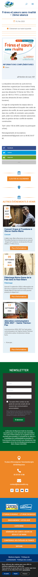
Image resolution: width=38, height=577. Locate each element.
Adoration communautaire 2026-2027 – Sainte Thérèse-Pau (17, 323)
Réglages (24, 573)
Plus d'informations (19, 248)
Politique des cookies (24, 560)
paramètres (26, 570)
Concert (7, 235)
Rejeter (16, 573)
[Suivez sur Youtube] (22, 490)
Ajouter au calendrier (19, 179)
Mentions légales (14, 557)
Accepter (6, 573)
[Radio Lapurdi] (13, 509)
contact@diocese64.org (19, 484)
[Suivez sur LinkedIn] (26, 490)
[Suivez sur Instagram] (17, 490)
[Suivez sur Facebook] (12, 490)
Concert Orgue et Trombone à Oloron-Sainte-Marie (18, 230)
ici (32, 438)
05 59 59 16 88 (19, 475)
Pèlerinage (8, 283)
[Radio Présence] (26, 509)
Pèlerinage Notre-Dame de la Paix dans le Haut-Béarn (17, 278)
